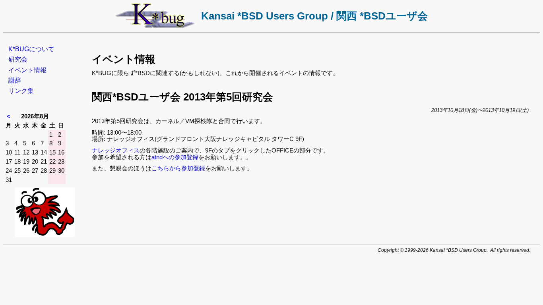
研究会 (17, 59)
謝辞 (14, 80)
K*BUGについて (31, 49)
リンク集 (21, 90)
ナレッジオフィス (116, 150)
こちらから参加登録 (178, 168)
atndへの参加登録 (174, 157)
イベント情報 (27, 70)
